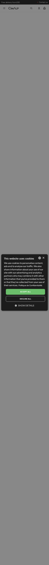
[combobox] (39, 258)
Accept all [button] (25, 291)
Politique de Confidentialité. (30, 285)
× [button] (43, 258)
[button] (24, 305)
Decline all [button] (25, 299)
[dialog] (24, 282)
